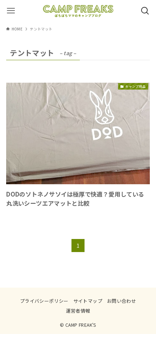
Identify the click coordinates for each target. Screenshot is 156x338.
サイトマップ (87, 300)
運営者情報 (78, 310)
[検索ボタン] (145, 11)
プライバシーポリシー (44, 300)
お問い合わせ (121, 300)
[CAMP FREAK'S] (78, 11)
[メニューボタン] (11, 11)
